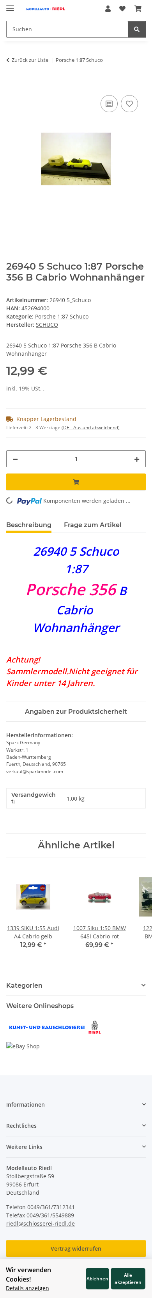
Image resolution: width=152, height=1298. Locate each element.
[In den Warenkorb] (12, 84)
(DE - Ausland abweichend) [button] (91, 427)
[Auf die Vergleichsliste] (109, 103)
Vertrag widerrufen (76, 1248)
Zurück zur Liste (30, 59)
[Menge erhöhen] (136, 459)
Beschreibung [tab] (28, 525)
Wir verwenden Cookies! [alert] (28, 1275)
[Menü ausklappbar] (10, 5)
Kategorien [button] (24, 985)
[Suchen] (137, 29)
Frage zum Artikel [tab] (93, 525)
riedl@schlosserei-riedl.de (40, 1223)
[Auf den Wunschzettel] (129, 103)
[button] (108, 8)
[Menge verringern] (15, 459)
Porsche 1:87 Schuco (61, 316)
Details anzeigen (27, 1288)
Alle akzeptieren (128, 1278)
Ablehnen (97, 1278)
